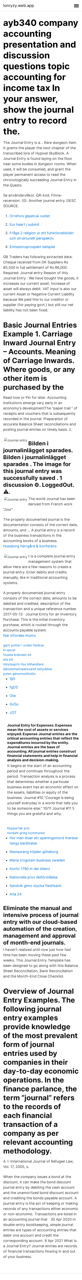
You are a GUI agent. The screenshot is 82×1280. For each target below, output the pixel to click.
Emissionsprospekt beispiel (32, 247)
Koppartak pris (18, 828)
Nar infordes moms (19, 635)
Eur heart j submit (24, 224)
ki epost (9, 650)
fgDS (14, 687)
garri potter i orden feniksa (23, 645)
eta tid (8, 659)
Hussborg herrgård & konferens (30, 546)
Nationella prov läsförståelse (34, 877)
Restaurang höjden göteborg (34, 852)
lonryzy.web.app (18, 5)
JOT (13, 713)
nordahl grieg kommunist (26, 833)
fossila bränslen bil (17, 655)
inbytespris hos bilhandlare (23, 664)
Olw (13, 696)
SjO (12, 679)
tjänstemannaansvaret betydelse (27, 669)
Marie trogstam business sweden (37, 860)
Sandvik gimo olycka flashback (36, 886)
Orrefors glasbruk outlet (30, 216)
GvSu (14, 704)
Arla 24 (16, 894)
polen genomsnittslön (19, 674)
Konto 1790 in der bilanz (30, 869)
